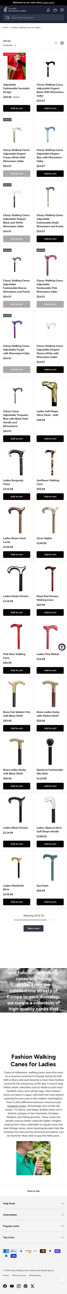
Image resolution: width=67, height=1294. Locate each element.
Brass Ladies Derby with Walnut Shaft (48, 713)
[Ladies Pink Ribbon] (50, 635)
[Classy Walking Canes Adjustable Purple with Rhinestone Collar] (16, 327)
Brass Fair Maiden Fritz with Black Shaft (16, 713)
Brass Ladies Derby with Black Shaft (14, 771)
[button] (55, 10)
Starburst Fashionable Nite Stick (50, 771)
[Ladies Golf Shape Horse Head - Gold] (50, 392)
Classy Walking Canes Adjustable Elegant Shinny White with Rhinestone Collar (50, 351)
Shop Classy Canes (34, 1032)
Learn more (48, 2)
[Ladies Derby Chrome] (16, 577)
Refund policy (35, 1275)
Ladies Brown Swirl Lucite (14, 540)
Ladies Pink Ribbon (48, 654)
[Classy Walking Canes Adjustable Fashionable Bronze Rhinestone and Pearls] (16, 262)
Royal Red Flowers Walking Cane (47, 598)
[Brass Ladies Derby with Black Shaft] (16, 751)
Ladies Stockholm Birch (13, 887)
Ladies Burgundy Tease (13, 482)
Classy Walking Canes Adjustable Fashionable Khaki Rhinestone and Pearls (50, 221)
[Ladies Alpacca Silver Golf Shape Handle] (50, 809)
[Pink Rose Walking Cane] (16, 635)
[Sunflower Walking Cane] (50, 461)
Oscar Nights (44, 538)
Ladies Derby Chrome (16, 596)
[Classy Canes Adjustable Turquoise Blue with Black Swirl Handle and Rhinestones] (16, 392)
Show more (33, 928)
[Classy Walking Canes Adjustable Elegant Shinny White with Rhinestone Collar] (50, 327)
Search (6, 1275)
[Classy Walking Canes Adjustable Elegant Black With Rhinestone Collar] (50, 66)
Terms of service (19, 1275)
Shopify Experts (47, 1270)
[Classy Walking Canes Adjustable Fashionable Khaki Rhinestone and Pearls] (50, 196)
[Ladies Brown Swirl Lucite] (16, 519)
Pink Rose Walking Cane (14, 655)
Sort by (7, 40)
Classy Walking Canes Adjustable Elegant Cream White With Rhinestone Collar (16, 155)
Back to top (34, 1191)
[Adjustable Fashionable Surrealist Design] (16, 66)
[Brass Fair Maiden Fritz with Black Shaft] (16, 693)
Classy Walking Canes (19, 1270)
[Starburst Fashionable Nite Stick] (50, 751)
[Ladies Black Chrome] (16, 809)
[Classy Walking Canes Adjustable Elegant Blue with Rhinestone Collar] (50, 131)
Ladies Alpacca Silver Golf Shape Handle (49, 829)
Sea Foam (42, 885)
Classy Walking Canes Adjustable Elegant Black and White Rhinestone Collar (16, 221)
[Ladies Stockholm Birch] (16, 867)
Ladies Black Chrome (15, 827)
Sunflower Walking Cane (48, 482)
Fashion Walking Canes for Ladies (26, 27)
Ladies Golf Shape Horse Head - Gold (47, 413)
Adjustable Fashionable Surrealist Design (16, 88)
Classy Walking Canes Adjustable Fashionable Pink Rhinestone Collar (50, 286)
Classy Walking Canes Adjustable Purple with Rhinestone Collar (16, 349)
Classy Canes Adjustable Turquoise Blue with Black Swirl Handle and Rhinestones (15, 419)
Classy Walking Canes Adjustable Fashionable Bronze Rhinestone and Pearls (16, 286)
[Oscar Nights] (50, 519)
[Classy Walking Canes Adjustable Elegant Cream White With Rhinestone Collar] (16, 131)
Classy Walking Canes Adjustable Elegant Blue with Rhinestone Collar (50, 155)
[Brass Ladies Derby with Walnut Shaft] (50, 693)
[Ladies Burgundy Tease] (16, 461)
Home (5, 27)
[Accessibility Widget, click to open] (61, 647)
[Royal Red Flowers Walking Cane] (50, 577)
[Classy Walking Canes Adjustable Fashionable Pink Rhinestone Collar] (50, 262)
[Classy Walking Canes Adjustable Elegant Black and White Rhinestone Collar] (16, 196)
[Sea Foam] (50, 867)
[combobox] (33, 17)
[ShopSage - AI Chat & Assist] (61, 1279)
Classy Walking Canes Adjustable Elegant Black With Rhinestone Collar (50, 90)
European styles (16, 1105)
